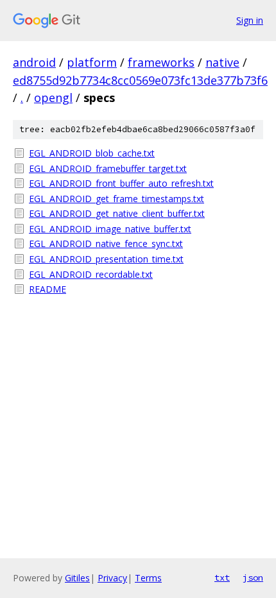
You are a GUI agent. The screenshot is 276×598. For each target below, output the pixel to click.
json (253, 577)
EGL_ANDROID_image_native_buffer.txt (110, 229)
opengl (53, 97)
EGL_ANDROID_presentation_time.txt (106, 259)
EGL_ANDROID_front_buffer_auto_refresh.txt (121, 183)
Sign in (249, 20)
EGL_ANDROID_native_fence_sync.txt (106, 243)
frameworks (161, 62)
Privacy (112, 578)
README (47, 289)
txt (222, 577)
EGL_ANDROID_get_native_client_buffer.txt (117, 213)
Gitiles (77, 578)
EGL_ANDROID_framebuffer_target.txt (108, 168)
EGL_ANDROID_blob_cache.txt (92, 153)
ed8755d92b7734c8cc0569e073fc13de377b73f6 (140, 80)
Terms (148, 578)
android (34, 62)
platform (92, 62)
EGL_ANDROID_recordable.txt (91, 274)
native (222, 62)
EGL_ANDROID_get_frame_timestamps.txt (116, 198)
